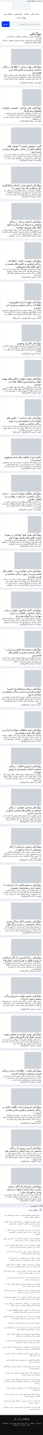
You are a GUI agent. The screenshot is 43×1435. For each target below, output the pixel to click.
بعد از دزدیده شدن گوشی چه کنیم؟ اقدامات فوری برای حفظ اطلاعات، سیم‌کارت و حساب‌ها (21, 1348)
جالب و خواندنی (24, 40)
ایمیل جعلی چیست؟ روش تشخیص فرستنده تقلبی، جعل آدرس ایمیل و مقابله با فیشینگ (23, 1341)
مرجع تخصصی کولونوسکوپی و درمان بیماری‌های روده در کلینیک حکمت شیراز (22, 1216)
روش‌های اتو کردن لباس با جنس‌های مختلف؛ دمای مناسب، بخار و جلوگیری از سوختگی (23, 1335)
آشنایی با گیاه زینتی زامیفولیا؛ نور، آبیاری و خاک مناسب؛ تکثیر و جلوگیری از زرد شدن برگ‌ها (24, 1259)
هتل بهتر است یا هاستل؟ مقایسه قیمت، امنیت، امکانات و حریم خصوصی (21, 1408)
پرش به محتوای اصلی (34, 1)
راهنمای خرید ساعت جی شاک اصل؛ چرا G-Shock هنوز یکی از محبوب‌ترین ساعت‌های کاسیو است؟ (21, 1317)
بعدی (32, 1206)
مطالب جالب (21, 18)
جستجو (5, 24)
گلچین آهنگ (28, 1421)
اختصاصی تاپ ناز (22, 236)
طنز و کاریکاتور (30, 42)
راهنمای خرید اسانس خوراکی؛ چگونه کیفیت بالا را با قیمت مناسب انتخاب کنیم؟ (22, 1285)
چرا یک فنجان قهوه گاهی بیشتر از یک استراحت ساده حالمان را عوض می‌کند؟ (22, 1395)
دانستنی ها (15, 40)
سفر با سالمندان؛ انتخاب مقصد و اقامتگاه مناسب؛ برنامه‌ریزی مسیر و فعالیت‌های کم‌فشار (23, 1311)
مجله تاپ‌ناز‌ (21, 6)
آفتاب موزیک (13, 1421)
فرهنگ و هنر (8, 14)
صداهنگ (6, 1421)
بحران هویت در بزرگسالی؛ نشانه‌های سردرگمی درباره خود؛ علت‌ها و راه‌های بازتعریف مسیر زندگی (22, 1304)
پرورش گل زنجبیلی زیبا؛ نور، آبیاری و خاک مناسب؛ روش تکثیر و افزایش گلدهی (23, 1252)
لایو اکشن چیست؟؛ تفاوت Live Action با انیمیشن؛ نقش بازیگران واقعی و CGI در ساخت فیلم (21, 1239)
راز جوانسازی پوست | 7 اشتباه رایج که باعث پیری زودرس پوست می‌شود (23, 1278)
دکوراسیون (18, 14)
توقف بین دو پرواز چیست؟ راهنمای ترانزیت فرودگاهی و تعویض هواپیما (22, 1367)
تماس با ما (33, 1427)
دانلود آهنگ (16, 318)
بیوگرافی (35, 33)
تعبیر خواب (33, 40)
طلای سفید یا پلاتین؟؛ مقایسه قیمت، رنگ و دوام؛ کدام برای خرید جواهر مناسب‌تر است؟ (22, 1272)
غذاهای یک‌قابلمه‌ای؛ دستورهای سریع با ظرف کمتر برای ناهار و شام (23, 1361)
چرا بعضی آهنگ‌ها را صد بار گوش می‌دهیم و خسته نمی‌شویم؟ (23, 1389)
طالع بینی (38, 42)
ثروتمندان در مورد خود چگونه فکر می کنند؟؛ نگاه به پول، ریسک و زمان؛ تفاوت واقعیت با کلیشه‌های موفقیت (23, 1232)
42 (36, 1206)
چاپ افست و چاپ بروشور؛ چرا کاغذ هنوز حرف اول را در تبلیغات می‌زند (21, 1402)
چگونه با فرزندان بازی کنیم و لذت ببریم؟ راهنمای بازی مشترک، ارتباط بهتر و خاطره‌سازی (22, 1328)
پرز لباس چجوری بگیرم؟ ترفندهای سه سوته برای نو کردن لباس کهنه (22, 1354)
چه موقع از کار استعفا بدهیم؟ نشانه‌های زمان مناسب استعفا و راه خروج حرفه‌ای (22, 1374)
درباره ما (40, 1427)
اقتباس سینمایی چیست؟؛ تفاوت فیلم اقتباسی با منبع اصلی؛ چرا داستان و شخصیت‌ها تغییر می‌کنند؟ (22, 1246)
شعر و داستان (7, 40)
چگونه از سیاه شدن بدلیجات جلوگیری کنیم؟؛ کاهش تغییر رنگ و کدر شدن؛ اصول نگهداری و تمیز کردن (23, 1265)
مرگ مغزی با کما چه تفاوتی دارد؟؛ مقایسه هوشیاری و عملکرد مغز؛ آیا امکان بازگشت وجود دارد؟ (22, 1298)
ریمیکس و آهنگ (37, 1421)
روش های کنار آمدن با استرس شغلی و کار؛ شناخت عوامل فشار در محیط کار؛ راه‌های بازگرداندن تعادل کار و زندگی (22, 1381)
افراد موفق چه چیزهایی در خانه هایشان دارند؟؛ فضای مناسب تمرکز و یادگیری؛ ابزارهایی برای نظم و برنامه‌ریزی (22, 1224)
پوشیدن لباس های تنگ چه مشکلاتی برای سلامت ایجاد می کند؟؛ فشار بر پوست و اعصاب (22, 1291)
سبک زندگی (35, 14)
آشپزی (39, 40)
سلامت (26, 14)
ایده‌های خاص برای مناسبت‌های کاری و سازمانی (24, 1323)
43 (35, 1206)
